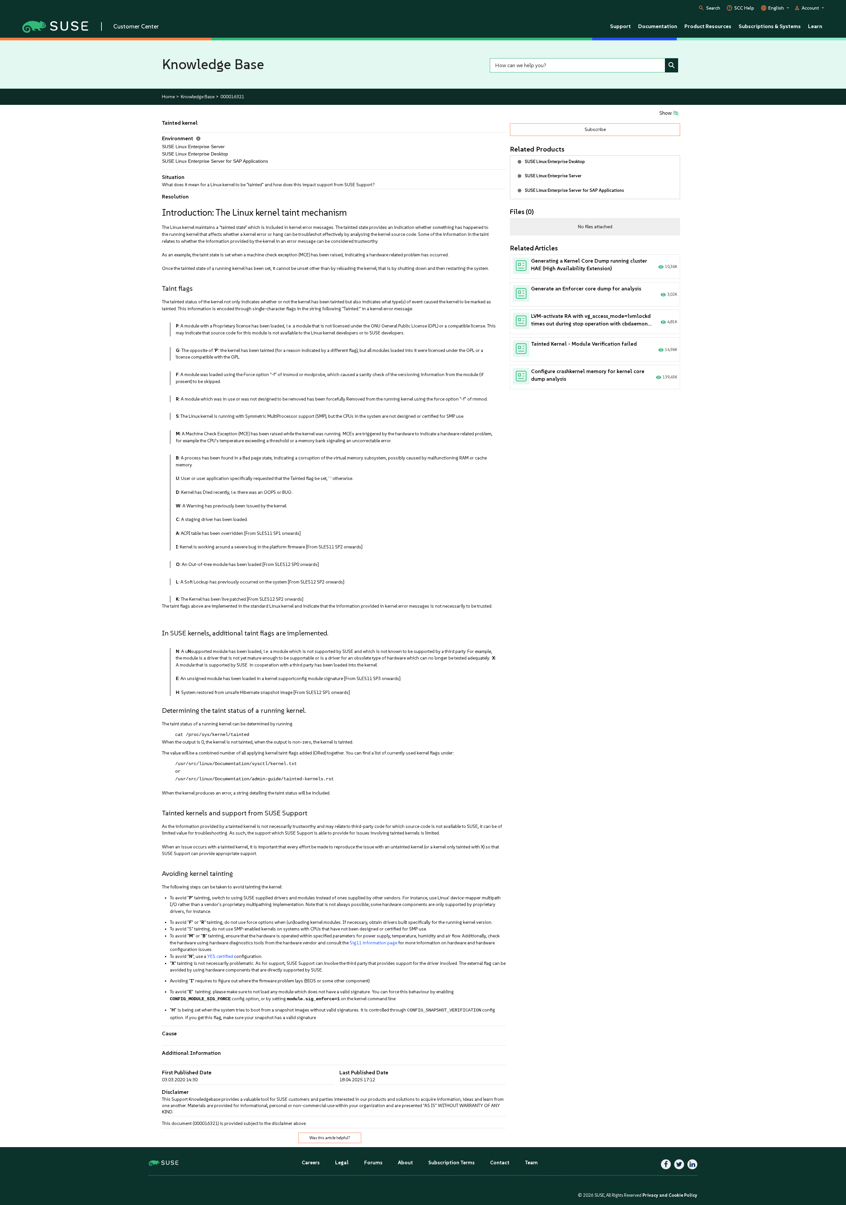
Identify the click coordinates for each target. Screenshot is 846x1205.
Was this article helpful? (329, 1138)
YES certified (220, 956)
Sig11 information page (373, 942)
